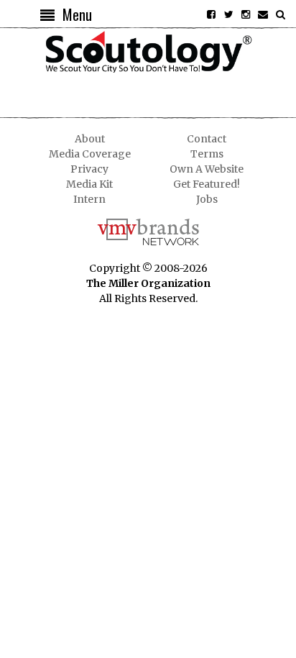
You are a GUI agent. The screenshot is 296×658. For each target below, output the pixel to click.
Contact (206, 138)
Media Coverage (90, 153)
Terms (206, 153)
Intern (89, 199)
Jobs (207, 199)
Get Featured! (206, 184)
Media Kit (89, 184)
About (90, 138)
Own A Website (207, 169)
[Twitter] (228, 14)
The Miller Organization (148, 283)
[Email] (263, 14)
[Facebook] (211, 14)
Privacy (89, 169)
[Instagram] (245, 14)
